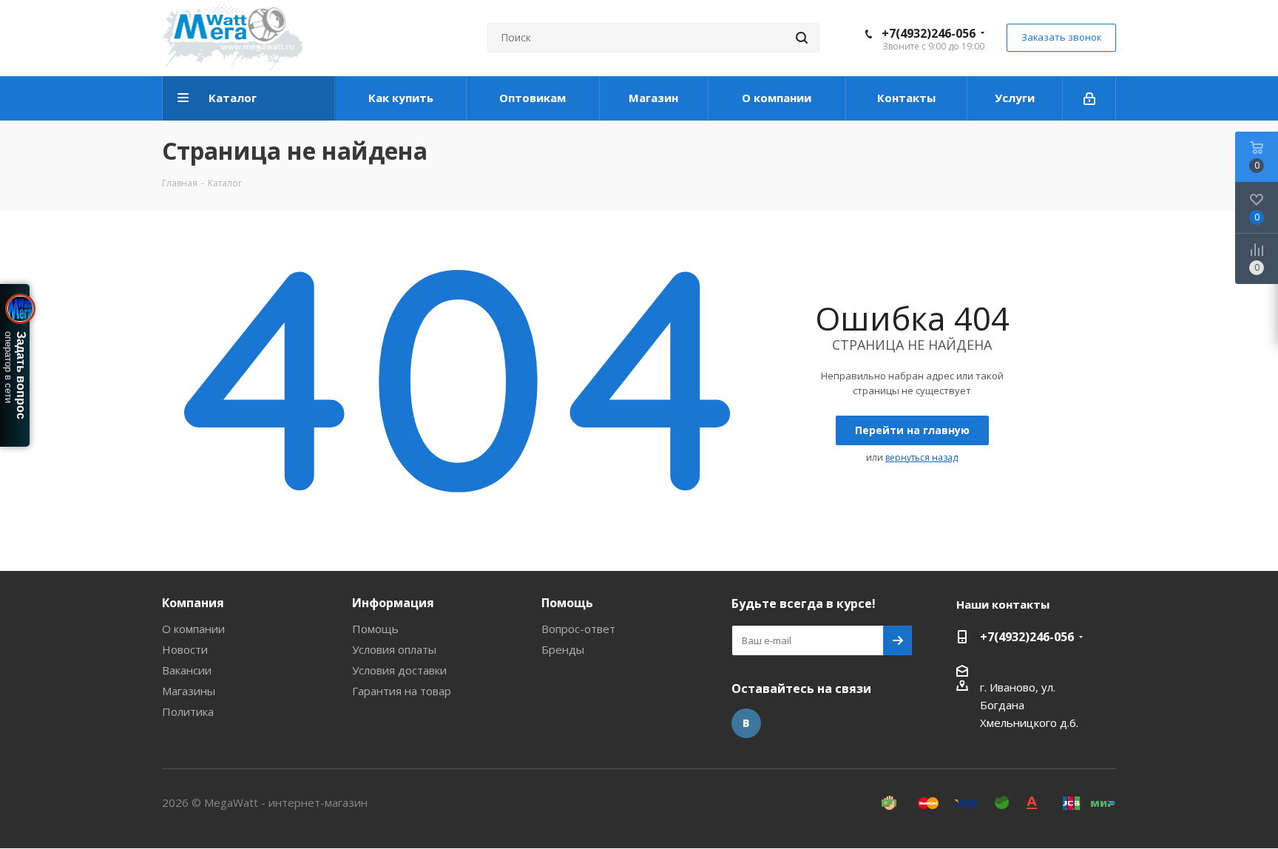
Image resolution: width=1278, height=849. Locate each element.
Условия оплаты (394, 649)
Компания (193, 603)
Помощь (375, 628)
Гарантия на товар (401, 690)
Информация (393, 603)
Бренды (562, 649)
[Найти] (801, 38)
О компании (193, 628)
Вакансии (187, 670)
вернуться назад (921, 457)
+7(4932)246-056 (929, 33)
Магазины (188, 690)
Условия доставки (399, 670)
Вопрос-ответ (578, 628)
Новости (185, 649)
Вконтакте (746, 723)
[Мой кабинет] (1089, 98)
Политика (188, 711)
